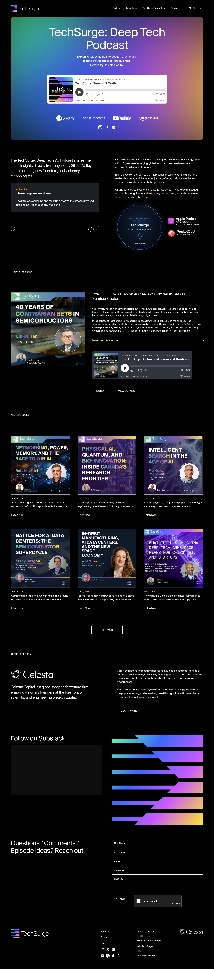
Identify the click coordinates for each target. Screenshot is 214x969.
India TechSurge (144, 946)
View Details (126, 391)
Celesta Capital (113, 65)
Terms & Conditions (146, 956)
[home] (25, 8)
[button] (154, 8)
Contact (175, 8)
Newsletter (131, 8)
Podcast (117, 8)
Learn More (129, 711)
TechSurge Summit (146, 932)
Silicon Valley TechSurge (148, 941)
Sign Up (104, 943)
